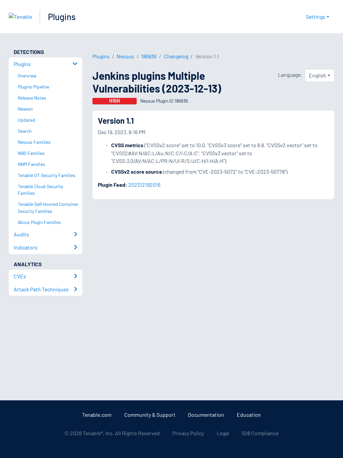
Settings (315, 16)
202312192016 (144, 184)
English (317, 75)
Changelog (176, 56)
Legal (223, 433)
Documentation (206, 414)
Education (249, 414)
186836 (148, 56)
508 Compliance (260, 433)
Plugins (62, 16)
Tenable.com (97, 414)
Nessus (125, 56)
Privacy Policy (188, 433)
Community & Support (150, 414)
